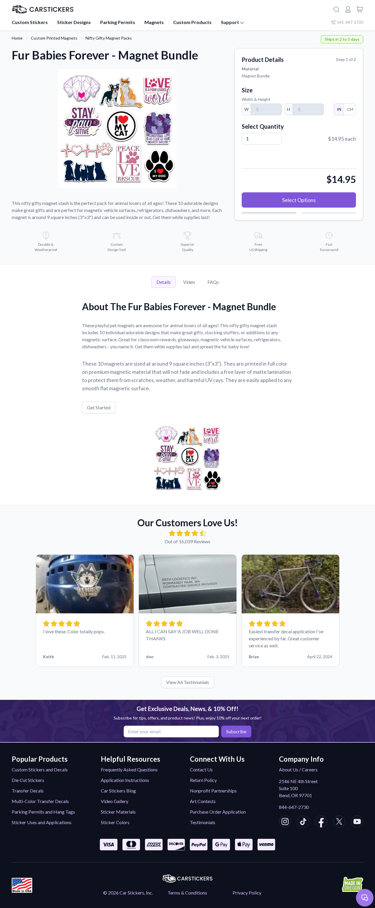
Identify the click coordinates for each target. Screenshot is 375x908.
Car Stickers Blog (118, 790)
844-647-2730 (294, 807)
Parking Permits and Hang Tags (43, 811)
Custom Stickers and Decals (40, 769)
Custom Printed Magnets (54, 37)
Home (17, 37)
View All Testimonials (187, 682)
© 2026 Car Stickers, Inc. (128, 892)
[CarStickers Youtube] (357, 822)
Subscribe (236, 731)
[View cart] (359, 9)
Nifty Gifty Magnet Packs (109, 37)
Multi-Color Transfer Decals (40, 801)
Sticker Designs (74, 22)
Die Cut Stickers (28, 780)
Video (189, 282)
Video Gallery (114, 801)
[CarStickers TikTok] (303, 822)
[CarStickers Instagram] (285, 822)
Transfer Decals (28, 790)
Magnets (154, 22)
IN (339, 109)
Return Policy (203, 780)
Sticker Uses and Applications (41, 822)
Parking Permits (117, 22)
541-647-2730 (350, 22)
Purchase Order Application (218, 811)
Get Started (98, 407)
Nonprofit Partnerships (213, 790)
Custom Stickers (30, 22)
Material (250, 68)
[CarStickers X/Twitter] (339, 822)
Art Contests (203, 801)
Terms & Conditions (187, 892)
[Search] (336, 9)
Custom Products (192, 22)
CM (350, 109)
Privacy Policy (247, 892)
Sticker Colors (115, 822)
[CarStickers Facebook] (321, 822)
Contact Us (201, 769)
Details (163, 282)
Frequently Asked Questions (129, 769)
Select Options (299, 200)
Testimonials (202, 822)
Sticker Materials (118, 811)
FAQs (213, 282)
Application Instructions (125, 780)
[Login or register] (348, 9)
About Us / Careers (298, 769)
